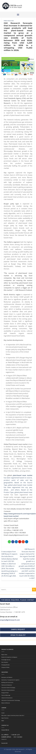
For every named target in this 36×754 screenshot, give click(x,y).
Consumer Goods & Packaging (8, 687)
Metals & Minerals (5, 703)
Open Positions (4, 718)
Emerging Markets (5, 664)
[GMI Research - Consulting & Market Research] (12, 6)
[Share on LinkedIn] (26, 541)
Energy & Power (5, 692)
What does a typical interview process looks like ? (12, 715)
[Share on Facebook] (12, 541)
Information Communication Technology (10, 700)
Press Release (9, 20)
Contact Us (3, 739)
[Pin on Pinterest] (19, 541)
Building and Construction (7, 682)
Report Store (4, 654)
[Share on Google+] (23, 541)
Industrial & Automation (6, 697)
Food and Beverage (5, 695)
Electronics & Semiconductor (8, 690)
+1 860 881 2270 (15, 735)
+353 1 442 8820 (17, 737)
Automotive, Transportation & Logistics (10, 680)
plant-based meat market (22, 475)
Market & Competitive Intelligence (9, 657)
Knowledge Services (5, 659)
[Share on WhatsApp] (9, 541)
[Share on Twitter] (16, 541)
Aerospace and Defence (6, 677)
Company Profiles (5, 667)
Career (3, 713)
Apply (2, 720)
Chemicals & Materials (6, 685)
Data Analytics (4, 662)
